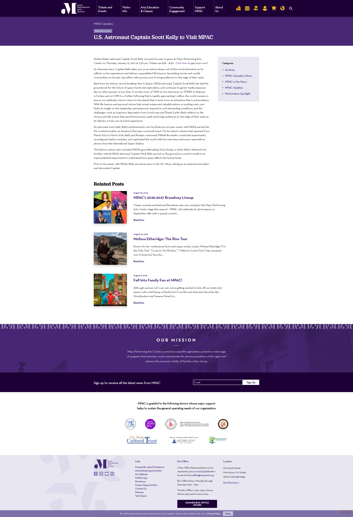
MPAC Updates (234, 87)
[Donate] (256, 8)
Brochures (140, 481)
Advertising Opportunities (148, 470)
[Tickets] (238, 8)
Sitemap (139, 492)
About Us (219, 9)
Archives (230, 70)
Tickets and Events (105, 9)
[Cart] (274, 8)
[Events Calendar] (247, 8)
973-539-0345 (238, 476)
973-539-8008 (206, 471)
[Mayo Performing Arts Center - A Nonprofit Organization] (106, 464)
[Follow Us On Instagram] (101, 474)
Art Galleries (141, 474)
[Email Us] (112, 474)
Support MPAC (200, 9)
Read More (138, 220)
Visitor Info (126, 9)
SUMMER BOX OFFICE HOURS (197, 503)
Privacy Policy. (213, 513)
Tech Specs (140, 495)
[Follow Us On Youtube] (107, 474)
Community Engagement (177, 9)
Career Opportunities (146, 485)
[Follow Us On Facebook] (96, 474)
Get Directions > (231, 482)
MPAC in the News (236, 81)
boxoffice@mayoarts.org (201, 475)
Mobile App (141, 478)
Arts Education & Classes (150, 9)
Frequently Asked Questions (149, 467)
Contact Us (141, 488)
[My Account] (265, 8)
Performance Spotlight (238, 93)
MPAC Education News (238, 76)
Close (228, 513)
